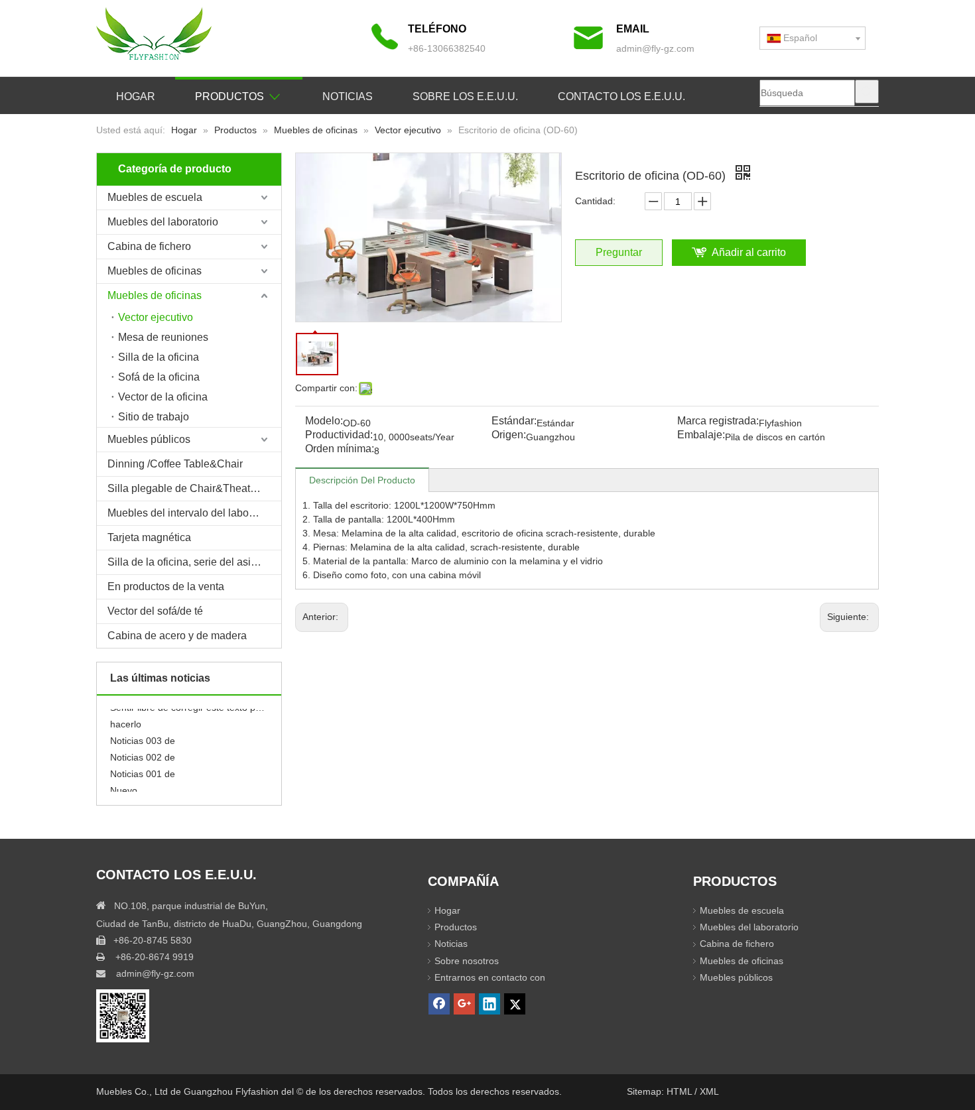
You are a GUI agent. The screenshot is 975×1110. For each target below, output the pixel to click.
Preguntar (619, 252)
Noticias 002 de (142, 751)
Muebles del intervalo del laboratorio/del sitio (194, 513)
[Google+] (464, 1004)
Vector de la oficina (163, 396)
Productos (455, 927)
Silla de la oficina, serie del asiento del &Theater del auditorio (194, 562)
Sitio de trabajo (153, 416)
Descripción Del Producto (362, 480)
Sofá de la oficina (159, 377)
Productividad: (339, 435)
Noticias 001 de (142, 768)
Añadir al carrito (749, 252)
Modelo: (324, 421)
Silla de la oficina (158, 357)
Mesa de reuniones (163, 337)
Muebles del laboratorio (162, 221)
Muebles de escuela (154, 197)
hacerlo (125, 718)
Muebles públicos (148, 439)
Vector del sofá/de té (155, 611)
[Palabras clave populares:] (867, 91)
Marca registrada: (718, 421)
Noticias (451, 943)
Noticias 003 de (142, 734)
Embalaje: (701, 435)
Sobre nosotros (466, 961)
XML (709, 1091)
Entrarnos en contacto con (489, 977)
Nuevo (123, 784)
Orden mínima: (339, 449)
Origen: (508, 435)
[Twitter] (514, 1004)
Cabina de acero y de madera (177, 635)
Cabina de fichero (149, 246)
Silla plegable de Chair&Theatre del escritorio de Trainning (194, 488)
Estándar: (514, 421)
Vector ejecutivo (155, 317)
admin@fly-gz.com (655, 48)
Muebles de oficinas (154, 271)
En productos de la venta (165, 586)
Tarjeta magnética (149, 537)
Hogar (447, 910)
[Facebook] (439, 1004)
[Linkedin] (489, 1004)
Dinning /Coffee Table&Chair (175, 463)
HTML (680, 1091)
